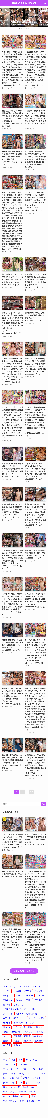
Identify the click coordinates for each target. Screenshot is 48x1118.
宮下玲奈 (6, 1005)
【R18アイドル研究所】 (24, 3)
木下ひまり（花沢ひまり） (14, 1018)
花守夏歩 (17, 1041)
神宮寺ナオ (37, 1036)
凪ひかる (29, 996)
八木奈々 (19, 996)
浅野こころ (29, 1032)
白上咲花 (6, 1036)
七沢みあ (36, 986)
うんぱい (13, 986)
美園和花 (6, 1041)
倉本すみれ (7, 996)
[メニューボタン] (3, 3)
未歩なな (32, 1018)
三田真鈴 (17, 991)
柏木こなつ (30, 1023)
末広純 (42, 1018)
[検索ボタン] (45, 3)
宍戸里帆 (38, 1000)
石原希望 (17, 1036)
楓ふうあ (6, 1027)
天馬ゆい (19, 1000)
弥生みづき (7, 1014)
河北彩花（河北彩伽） (12, 1032)
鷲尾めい (17, 1045)
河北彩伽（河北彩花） (33, 1027)
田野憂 (40, 1032)
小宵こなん (18, 1005)
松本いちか (18, 1023)
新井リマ (19, 1014)
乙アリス (28, 991)
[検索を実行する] (43, 804)
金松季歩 (6, 1045)
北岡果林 (40, 996)
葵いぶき (28, 1041)
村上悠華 (6, 1023)
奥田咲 (29, 1000)
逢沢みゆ (38, 1041)
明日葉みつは (31, 1014)
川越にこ (34, 1009)
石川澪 (27, 1036)
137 (31, 792)
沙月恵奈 (17, 1027)
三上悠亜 (6, 991)
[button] (19, 28)
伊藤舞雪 (38, 991)
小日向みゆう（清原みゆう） (15, 1009)
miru (5, 986)
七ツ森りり (25, 986)
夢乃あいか (7, 1000)
